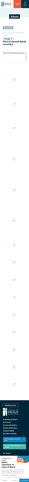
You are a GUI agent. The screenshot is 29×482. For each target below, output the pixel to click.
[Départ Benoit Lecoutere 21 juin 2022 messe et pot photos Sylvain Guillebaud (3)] (14, 384)
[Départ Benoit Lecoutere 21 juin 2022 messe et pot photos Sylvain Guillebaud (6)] (14, 332)
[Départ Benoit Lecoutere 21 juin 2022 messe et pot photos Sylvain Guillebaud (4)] (14, 367)
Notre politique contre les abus (12, 439)
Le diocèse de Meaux (10, 419)
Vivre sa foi (7, 422)
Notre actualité (7, 32)
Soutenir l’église (8, 431)
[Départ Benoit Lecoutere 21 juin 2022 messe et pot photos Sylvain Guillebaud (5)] (14, 349)
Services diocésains (10, 425)
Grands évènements (10, 428)
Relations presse (10, 405)
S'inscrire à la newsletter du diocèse (13, 446)
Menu (25, 5)
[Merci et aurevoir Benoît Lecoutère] (13, 53)
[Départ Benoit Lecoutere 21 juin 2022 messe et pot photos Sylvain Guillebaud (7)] (14, 315)
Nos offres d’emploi (10, 433)
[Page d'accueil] (6, 4)
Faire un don (17, 4)
